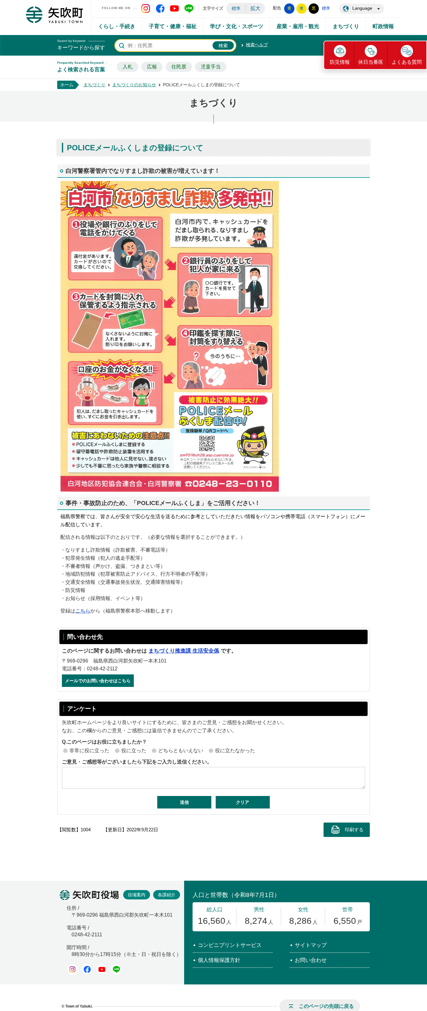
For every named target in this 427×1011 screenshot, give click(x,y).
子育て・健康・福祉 (173, 26)
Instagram (72, 969)
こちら (82, 610)
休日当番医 (370, 62)
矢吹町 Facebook (160, 8)
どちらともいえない (180, 750)
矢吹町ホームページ (54, 14)
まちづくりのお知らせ (134, 84)
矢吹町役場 (89, 895)
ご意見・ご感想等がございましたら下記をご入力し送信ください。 (137, 761)
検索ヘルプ (257, 44)
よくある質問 (407, 62)
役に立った (133, 750)
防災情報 (340, 62)
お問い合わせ (311, 960)
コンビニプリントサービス (230, 945)
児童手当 (211, 66)
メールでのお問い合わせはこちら (98, 680)
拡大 (255, 8)
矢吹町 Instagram (145, 8)
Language (362, 8)
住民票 (178, 66)
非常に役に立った (89, 750)
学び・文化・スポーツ (236, 26)
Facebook (87, 969)
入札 (128, 66)
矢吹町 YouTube (174, 8)
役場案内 (136, 894)
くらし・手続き (116, 26)
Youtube (102, 969)
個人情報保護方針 (219, 960)
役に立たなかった (235, 750)
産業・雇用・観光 (298, 26)
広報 (152, 66)
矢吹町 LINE (189, 8)
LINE (116, 969)
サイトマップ (311, 945)
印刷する (354, 829)
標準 (236, 8)
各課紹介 (166, 894)
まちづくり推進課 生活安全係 (183, 651)
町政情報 (383, 26)
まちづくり (346, 26)
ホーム (66, 84)
